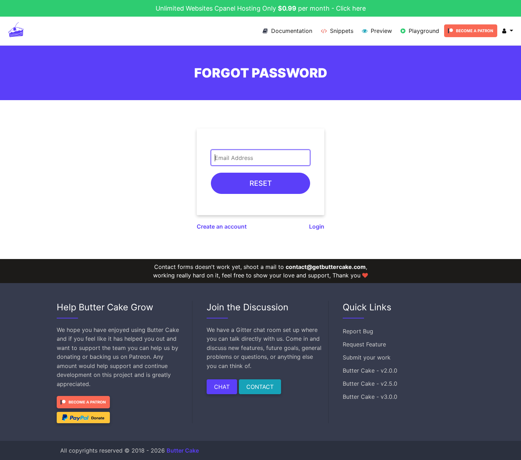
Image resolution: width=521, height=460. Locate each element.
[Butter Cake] (16, 30)
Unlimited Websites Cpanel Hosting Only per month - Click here (261, 8)
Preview (380, 30)
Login (316, 226)
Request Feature (364, 344)
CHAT (222, 386)
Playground (423, 30)
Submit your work (367, 357)
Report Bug (358, 331)
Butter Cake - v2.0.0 (370, 370)
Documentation (290, 30)
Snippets (340, 30)
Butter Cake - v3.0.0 (370, 396)
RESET (261, 183)
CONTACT (260, 386)
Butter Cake (183, 450)
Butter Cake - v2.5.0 (370, 383)
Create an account (222, 226)
